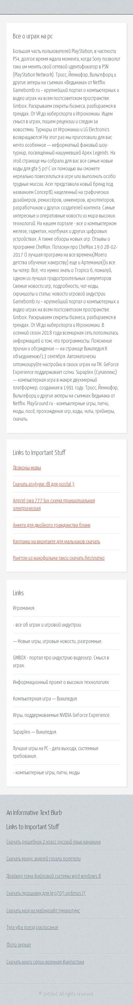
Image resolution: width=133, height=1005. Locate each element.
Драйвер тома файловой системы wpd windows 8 (53, 876)
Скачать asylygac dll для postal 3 (44, 484)
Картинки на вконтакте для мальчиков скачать (56, 541)
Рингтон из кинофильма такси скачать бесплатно (59, 558)
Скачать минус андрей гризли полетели (43, 858)
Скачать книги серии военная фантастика (45, 962)
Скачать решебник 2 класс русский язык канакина (53, 842)
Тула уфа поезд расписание (32, 927)
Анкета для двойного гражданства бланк (51, 525)
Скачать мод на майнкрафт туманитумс (43, 910)
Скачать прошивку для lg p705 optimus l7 (46, 893)
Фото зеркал (18, 945)
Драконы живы (27, 467)
